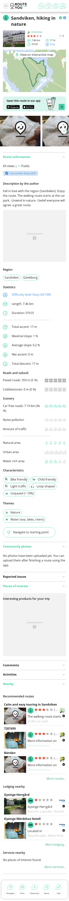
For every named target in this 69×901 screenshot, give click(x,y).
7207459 (10, 729)
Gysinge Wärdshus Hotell (22, 819)
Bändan (10, 753)
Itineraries (36, 32)
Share (46, 893)
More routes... (56, 779)
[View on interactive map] (34, 89)
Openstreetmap (39, 746)
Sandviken (12, 277)
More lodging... (55, 844)
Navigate (10, 893)
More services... (55, 867)
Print (22, 893)
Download (34, 893)
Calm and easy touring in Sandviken (30, 704)
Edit (59, 893)
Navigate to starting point (31, 532)
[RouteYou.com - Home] (18, 6)
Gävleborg (30, 277)
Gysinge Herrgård (16, 795)
